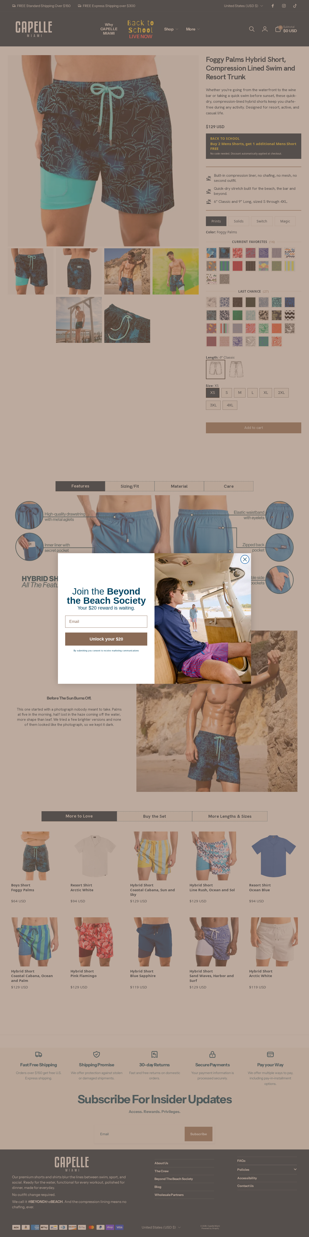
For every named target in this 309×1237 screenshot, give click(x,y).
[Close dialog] (245, 559)
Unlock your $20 (106, 639)
